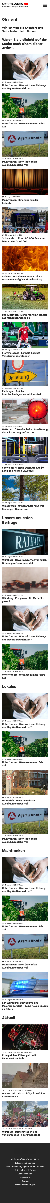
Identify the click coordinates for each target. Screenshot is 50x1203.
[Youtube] (33, 1151)
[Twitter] (25, 1151)
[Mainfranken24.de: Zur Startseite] (15, 5)
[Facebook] (17, 1151)
